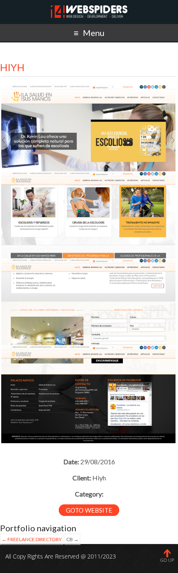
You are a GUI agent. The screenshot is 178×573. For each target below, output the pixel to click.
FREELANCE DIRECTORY (32, 539)
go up (167, 560)
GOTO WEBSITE (89, 510)
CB (72, 539)
